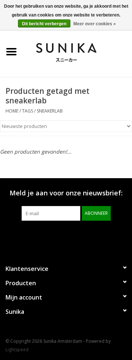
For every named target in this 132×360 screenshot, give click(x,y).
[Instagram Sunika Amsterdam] (79, 236)
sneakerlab (50, 111)
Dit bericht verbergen (44, 23)
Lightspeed (17, 349)
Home (12, 111)
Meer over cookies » (94, 23)
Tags (27, 111)
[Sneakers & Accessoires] (77, 51)
